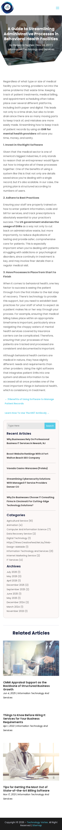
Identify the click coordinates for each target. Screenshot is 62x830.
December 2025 (15, 585)
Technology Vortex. (37, 822)
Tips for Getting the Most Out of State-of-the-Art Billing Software (26, 789)
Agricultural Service (17, 520)
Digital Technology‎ (17, 538)
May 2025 (12, 598)
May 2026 (12, 576)
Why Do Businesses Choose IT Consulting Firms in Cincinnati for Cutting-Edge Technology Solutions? (30, 501)
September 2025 (16, 589)
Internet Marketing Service (21, 555)
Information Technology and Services (31, 49)
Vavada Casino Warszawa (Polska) (27, 468)
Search (50, 425)
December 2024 (16, 602)
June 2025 (12, 593)
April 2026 (12, 580)
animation (12, 525)
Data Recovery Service (19, 533)
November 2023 (15, 611)
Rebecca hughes (23, 45)
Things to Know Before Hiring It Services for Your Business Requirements (24, 718)
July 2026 (12, 572)
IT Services (12, 559)
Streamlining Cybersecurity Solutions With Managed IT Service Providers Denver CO (28, 482)
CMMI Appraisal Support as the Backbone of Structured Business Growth (26, 685)
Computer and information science (27, 529)
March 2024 (13, 606)
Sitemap (37, 825)
